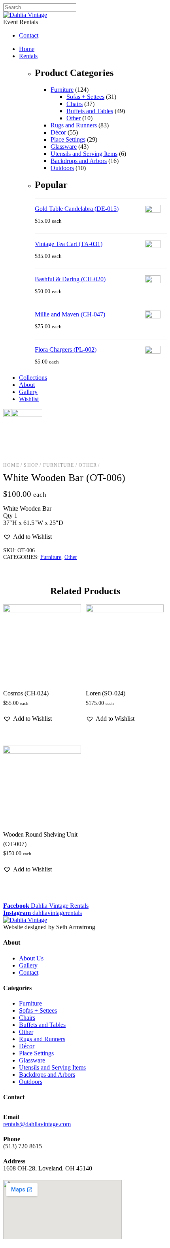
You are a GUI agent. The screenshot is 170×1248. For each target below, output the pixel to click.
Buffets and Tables (89, 111)
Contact (28, 972)
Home (26, 48)
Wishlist (29, 399)
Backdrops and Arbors (79, 160)
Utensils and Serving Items (84, 153)
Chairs (74, 103)
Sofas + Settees (85, 96)
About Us (31, 958)
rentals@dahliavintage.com (37, 1124)
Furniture (62, 89)
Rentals (28, 56)
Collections (33, 377)
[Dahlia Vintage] (25, 14)
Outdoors (62, 168)
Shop (31, 465)
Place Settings (68, 139)
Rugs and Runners (74, 125)
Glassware (64, 146)
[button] (27, 537)
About (27, 384)
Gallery (28, 391)
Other (73, 118)
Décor (58, 132)
